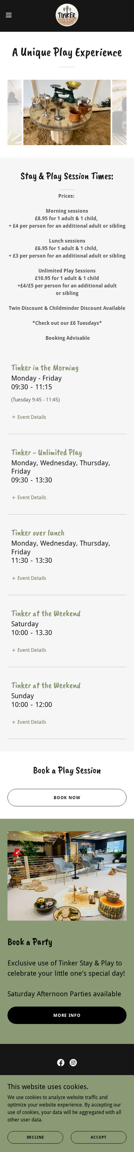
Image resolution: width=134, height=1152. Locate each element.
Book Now (67, 797)
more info (67, 1015)
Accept (98, 1137)
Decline (35, 1137)
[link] (67, 14)
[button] (12, 15)
